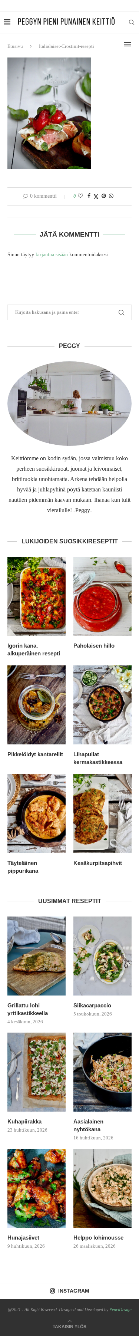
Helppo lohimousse (98, 1237)
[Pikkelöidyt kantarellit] (36, 704)
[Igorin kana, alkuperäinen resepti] (36, 596)
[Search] (131, 22)
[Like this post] (80, 196)
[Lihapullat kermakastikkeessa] (102, 704)
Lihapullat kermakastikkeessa (97, 758)
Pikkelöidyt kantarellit (35, 754)
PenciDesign (120, 1309)
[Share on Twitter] (96, 196)
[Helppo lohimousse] (102, 1188)
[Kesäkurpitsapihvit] (102, 813)
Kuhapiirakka (24, 1121)
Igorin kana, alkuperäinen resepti (33, 649)
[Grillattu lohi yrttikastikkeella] (36, 956)
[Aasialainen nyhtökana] (102, 1072)
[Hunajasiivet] (36, 1188)
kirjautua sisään (52, 254)
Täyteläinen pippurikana (22, 867)
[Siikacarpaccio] (102, 956)
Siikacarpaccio (92, 1005)
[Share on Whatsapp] (111, 196)
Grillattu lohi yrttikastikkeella (27, 1009)
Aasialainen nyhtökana (88, 1125)
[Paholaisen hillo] (102, 596)
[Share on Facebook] (88, 196)
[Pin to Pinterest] (104, 196)
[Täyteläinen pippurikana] (36, 813)
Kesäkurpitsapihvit (97, 863)
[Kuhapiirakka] (36, 1072)
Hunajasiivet (23, 1237)
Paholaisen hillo (94, 645)
